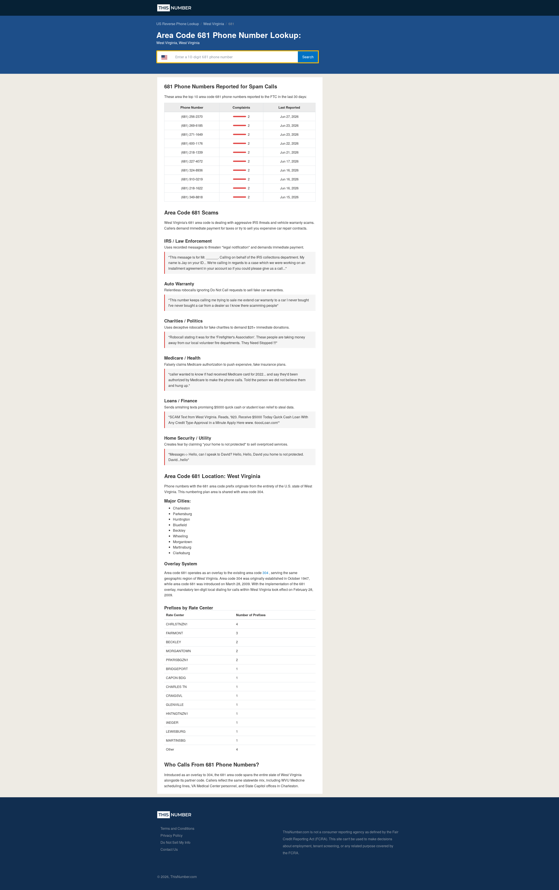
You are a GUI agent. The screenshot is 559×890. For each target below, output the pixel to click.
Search (308, 57)
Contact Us (169, 849)
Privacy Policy (171, 835)
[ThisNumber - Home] (174, 816)
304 (265, 572)
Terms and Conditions (177, 828)
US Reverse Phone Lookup (177, 23)
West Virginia (213, 23)
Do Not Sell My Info (175, 842)
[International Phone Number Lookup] (174, 8)
